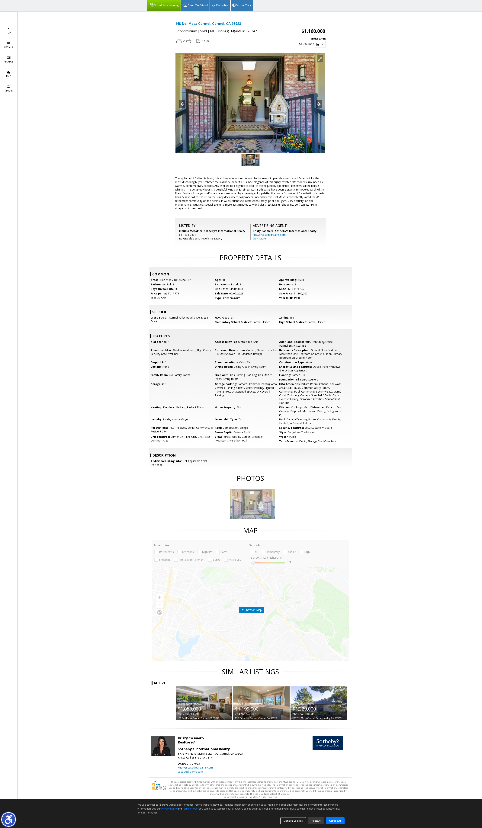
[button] (8, 819)
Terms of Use (190, 808)
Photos (8, 61)
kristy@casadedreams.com (269, 234)
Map (8, 76)
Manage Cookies (293, 820)
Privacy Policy (169, 808)
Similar (9, 90)
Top (8, 32)
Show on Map (253, 610)
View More (259, 238)
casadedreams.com (190, 771)
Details (8, 47)
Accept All (335, 820)
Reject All (316, 820)
